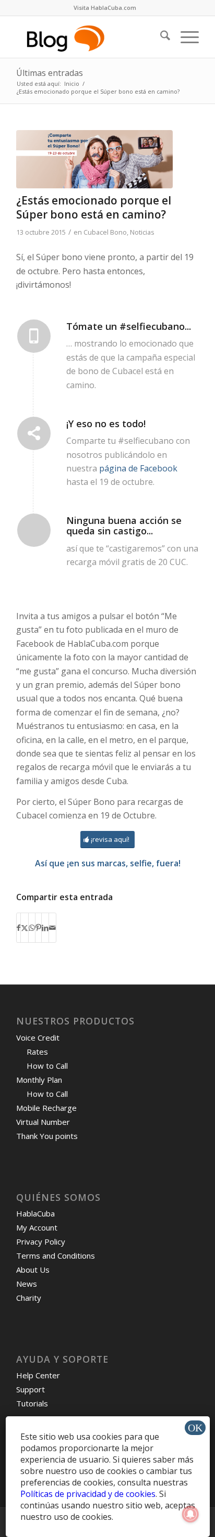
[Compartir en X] (24, 927)
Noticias (142, 232)
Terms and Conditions (55, 1255)
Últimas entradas (49, 73)
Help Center (38, 1375)
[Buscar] (160, 37)
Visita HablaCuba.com (105, 7)
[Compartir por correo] (52, 927)
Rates (37, 1051)
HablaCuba (35, 1213)
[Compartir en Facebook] (18, 927)
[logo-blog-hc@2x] (89, 37)
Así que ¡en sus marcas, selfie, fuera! (108, 863)
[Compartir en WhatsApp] (32, 927)
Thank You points (47, 1136)
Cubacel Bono (105, 232)
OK (195, 1427)
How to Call (47, 1065)
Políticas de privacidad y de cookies (88, 1494)
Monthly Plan (39, 1079)
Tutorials (32, 1403)
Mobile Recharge (46, 1108)
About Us (33, 1269)
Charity (28, 1297)
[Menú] (184, 37)
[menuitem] (104, 7)
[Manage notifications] (190, 1514)
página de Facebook (138, 468)
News (26, 1283)
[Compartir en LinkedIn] (45, 927)
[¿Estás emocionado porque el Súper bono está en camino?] (94, 159)
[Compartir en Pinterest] (38, 927)
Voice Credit (37, 1037)
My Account (36, 1227)
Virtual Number (43, 1122)
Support (30, 1389)
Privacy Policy (40, 1241)
